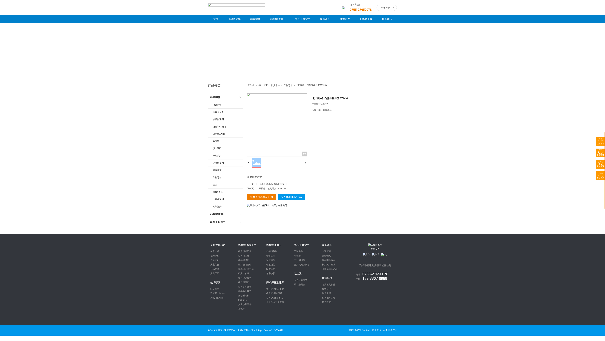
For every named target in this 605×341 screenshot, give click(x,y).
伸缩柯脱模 (271, 251)
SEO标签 (278, 330)
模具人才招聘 (328, 264)
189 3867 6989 (374, 278)
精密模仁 (270, 269)
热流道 (241, 309)
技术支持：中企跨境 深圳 (384, 330)
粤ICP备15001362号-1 (359, 330)
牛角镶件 (270, 255)
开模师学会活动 (329, 269)
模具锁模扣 (243, 260)
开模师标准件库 (275, 282)
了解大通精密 (217, 245)
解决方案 (214, 289)
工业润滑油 (299, 260)
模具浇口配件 (244, 264)
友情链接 (327, 278)
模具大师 (326, 293)
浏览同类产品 (254, 177)
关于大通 (214, 251)
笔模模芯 (270, 264)
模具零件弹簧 (244, 286)
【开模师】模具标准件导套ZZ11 (271, 184)
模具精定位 (243, 282)
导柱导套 (288, 85)
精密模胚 (270, 273)
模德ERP (326, 289)
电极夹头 (242, 300)
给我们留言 (299, 284)
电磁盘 (297, 255)
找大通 (298, 273)
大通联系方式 (300, 280)
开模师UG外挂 (217, 293)
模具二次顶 (243, 273)
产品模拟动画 (217, 297)
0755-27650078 (361, 9)
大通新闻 (326, 251)
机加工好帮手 (301, 245)
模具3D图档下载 (274, 293)
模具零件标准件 (247, 245)
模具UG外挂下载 (274, 297)
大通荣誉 (214, 264)
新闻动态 (327, 245)
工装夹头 (298, 251)
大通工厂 (214, 273)
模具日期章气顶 (246, 269)
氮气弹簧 (326, 302)
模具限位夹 (243, 255)
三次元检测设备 (302, 264)
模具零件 (275, 85)
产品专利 (214, 269)
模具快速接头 (244, 278)
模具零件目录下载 (275, 289)
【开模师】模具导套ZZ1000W (271, 188)
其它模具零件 (244, 304)
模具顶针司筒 (244, 251)
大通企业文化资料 (275, 302)
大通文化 (214, 260)
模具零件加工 (273, 245)
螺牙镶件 (270, 260)
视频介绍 (214, 255)
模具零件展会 (328, 260)
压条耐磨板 (243, 295)
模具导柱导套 (244, 291)
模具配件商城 (328, 297)
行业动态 (326, 255)
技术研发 (215, 282)
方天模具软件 (328, 284)
